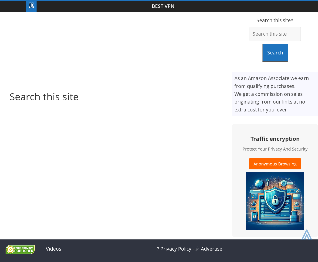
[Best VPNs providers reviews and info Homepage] (31, 6)
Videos (53, 248)
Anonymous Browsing (275, 164)
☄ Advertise (208, 248)
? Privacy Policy (174, 248)
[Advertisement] (116, 49)
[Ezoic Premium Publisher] (20, 252)
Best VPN (163, 6)
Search (275, 52)
